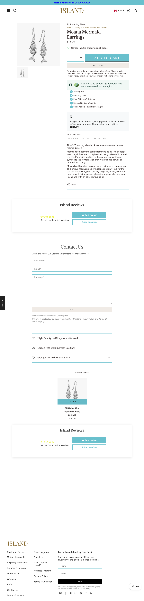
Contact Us (12, 590)
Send (72, 309)
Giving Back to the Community (54, 357)
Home (69, 28)
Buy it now (98, 65)
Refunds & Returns (16, 568)
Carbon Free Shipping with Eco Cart (56, 348)
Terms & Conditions (43, 581)
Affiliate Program (42, 570)
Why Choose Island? (40, 564)
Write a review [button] (89, 215)
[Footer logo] (17, 543)
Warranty (11, 579)
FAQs (10, 584)
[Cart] (135, 10)
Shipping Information (17, 562)
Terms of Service (15, 595)
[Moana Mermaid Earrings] (72, 391)
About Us (38, 557)
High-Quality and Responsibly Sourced (58, 338)
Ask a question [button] (89, 222)
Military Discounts (16, 557)
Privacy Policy (88, 319)
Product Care (13, 573)
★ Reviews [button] (2, 302)
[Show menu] (8, 10)
